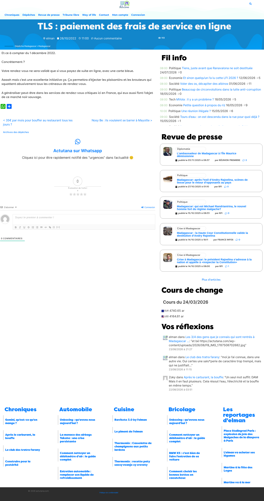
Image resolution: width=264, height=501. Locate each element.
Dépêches (28, 14)
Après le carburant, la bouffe (203, 377)
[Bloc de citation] (41, 227)
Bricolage (182, 409)
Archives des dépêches (16, 132)
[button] (211, 279)
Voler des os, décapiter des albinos (204, 83)
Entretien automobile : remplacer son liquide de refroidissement (77, 475)
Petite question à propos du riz (204, 105)
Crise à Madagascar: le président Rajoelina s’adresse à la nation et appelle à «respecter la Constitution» (214, 261)
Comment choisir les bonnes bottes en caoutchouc (183, 475)
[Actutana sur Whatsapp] (78, 142)
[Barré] (28, 227)
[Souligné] (24, 227)
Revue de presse (49, 14)
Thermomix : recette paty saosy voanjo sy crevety (132, 463)
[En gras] (16, 227)
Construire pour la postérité (17, 463)
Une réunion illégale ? (196, 111)
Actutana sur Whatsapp (77, 150)
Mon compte (120, 14)
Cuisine (124, 409)
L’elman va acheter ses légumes (239, 454)
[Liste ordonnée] (33, 227)
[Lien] (50, 227)
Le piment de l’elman (128, 431)
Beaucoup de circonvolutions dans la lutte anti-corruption (221, 89)
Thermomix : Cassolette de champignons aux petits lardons (133, 446)
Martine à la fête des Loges (238, 469)
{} (54, 227)
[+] (58, 227)
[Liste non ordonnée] (37, 227)
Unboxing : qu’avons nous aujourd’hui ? (77, 421)
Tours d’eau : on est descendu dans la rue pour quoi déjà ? (219, 117)
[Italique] (20, 227)
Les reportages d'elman (239, 415)
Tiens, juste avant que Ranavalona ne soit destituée (217, 68)
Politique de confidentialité (108, 493)
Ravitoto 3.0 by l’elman (130, 419)
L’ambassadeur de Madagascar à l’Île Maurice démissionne (206, 155)
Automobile (75, 409)
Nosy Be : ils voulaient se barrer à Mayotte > (122, 120)
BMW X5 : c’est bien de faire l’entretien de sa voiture (184, 456)
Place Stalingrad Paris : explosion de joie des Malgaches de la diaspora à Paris (241, 435)
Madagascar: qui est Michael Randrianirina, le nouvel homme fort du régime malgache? (211, 208)
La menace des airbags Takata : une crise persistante (76, 438)
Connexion (138, 14)
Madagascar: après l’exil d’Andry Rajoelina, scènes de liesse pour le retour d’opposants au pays (212, 181)
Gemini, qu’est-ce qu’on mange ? (21, 421)
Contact (104, 14)
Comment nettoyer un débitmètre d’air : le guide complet (78, 456)
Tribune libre (71, 14)
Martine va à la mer (237, 482)
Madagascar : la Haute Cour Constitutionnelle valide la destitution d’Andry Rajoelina (212, 234)
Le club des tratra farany (202, 357)
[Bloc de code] (46, 227)
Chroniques (12, 14)
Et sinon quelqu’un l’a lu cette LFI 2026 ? (210, 78)
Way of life (89, 14)
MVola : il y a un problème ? (195, 99)
